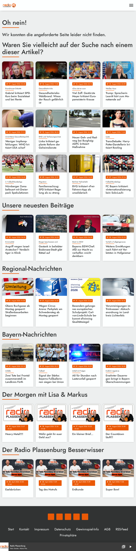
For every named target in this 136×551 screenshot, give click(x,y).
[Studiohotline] (85, 517)
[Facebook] (59, 517)
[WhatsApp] (51, 517)
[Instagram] (68, 517)
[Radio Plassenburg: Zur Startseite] (65, 5)
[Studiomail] (76, 517)
